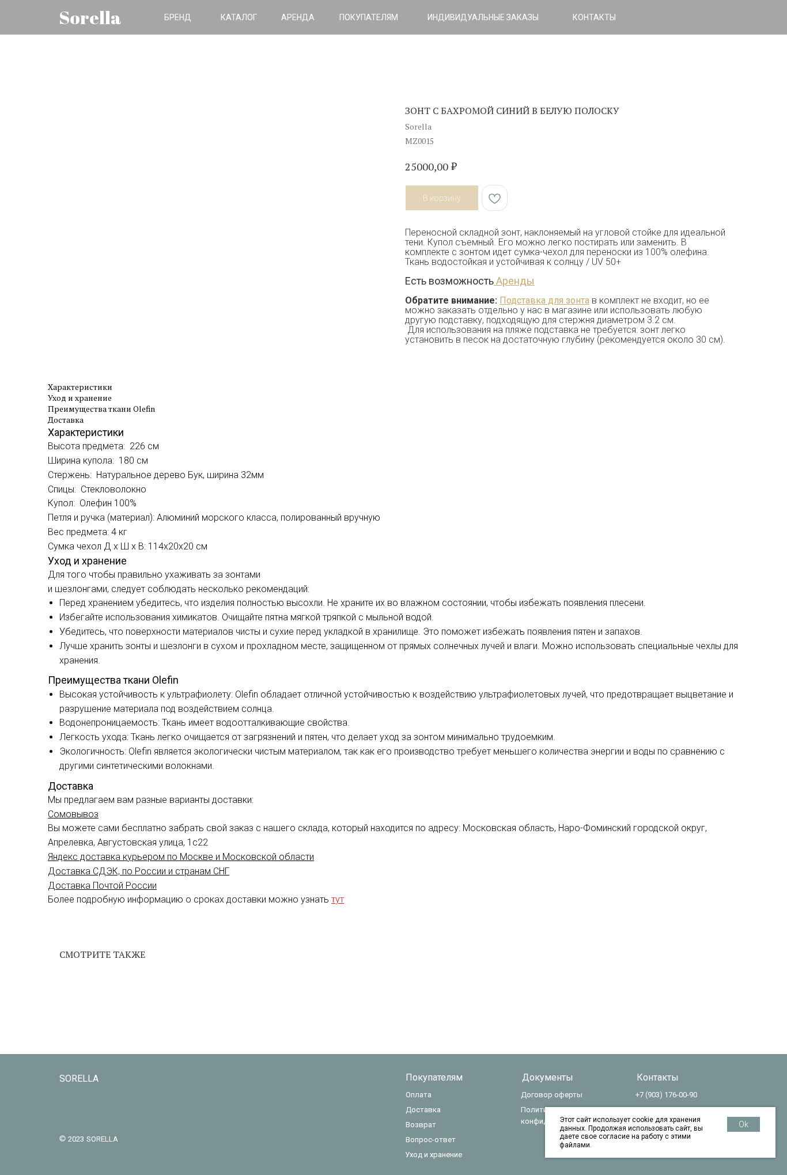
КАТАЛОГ (239, 17)
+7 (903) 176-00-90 (666, 1094)
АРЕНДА (298, 17)
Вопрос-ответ (431, 1139)
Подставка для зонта (544, 300)
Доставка (423, 1109)
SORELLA (79, 1078)
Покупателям (434, 1077)
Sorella (90, 17)
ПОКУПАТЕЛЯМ (368, 17)
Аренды (514, 281)
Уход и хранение (433, 1154)
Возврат (421, 1124)
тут (337, 899)
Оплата (419, 1094)
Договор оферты (551, 1094)
